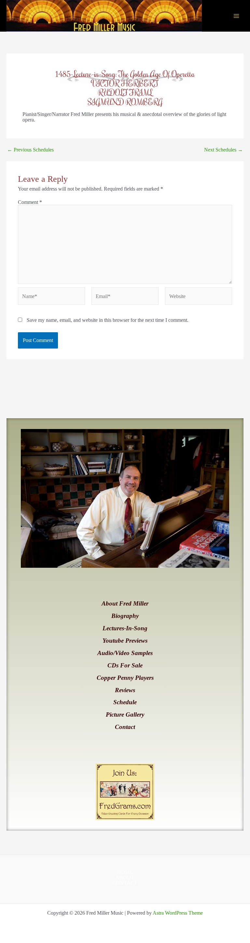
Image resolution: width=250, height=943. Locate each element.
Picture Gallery (125, 714)
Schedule (125, 702)
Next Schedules (223, 149)
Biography (125, 615)
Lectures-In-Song (125, 628)
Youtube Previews (125, 640)
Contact (125, 726)
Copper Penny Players (125, 677)
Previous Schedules (30, 149)
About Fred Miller (125, 603)
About (125, 877)
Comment (30, 202)
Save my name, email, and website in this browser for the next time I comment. (107, 320)
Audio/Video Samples (125, 653)
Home (125, 872)
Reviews (125, 690)
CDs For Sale (125, 665)
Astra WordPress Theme (178, 913)
